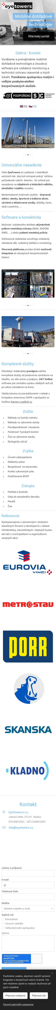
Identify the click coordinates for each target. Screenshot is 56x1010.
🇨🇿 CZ (32, 106)
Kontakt (34, 53)
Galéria (21, 53)
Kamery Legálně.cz (21, 401)
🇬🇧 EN (23, 106)
